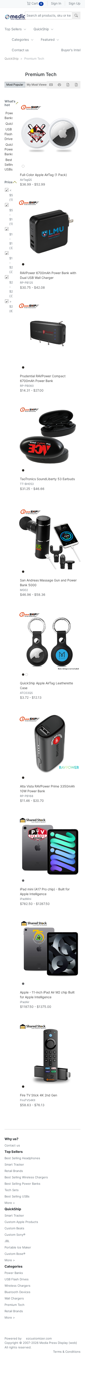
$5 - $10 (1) (11, 217)
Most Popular (14, 84)
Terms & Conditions (66, 1351)
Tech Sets (12, 1190)
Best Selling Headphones (22, 1158)
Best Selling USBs (9, 164)
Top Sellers (14, 29)
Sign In (56, 3)
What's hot (9, 103)
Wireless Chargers (17, 1285)
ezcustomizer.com (39, 1338)
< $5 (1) (11, 194)
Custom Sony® (15, 1234)
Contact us (20, 50)
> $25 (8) (11, 306)
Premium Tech (14, 1305)
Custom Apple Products (21, 1222)
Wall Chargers (14, 1298)
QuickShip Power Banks (13, 149)
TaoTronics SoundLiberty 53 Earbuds (47, 479)
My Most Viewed (37, 84)
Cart (36, 3)
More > (10, 1203)
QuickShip (42, 29)
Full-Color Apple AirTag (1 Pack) (43, 175)
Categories (21, 40)
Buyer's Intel (70, 50)
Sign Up (74, 3)
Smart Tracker (14, 1164)
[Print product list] (59, 85)
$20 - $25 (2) (11, 289)
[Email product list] (51, 85)
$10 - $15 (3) (11, 241)
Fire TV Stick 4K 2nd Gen (38, 1095)
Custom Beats (14, 1228)
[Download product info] (76, 85)
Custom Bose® (15, 1254)
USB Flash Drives (9, 134)
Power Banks (14, 1273)
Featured (48, 40)
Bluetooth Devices (17, 1292)
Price (8, 182)
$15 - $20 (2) (11, 265)
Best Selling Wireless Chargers (26, 1177)
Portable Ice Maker (18, 1247)
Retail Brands (14, 1171)
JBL (7, 1241)
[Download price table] (67, 85)
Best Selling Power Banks (22, 1183)
